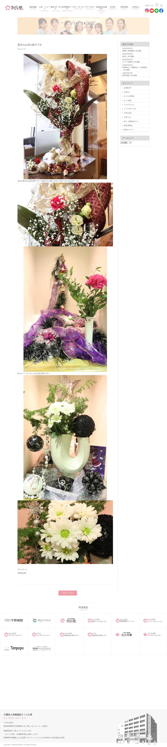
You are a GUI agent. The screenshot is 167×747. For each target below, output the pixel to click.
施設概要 (33, 8)
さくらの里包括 (129, 96)
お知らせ (127, 92)
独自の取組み (128, 125)
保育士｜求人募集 (128, 56)
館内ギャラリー (129, 130)
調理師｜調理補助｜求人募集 (131, 51)
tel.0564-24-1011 (15, 717)
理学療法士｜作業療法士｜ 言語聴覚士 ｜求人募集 (135, 69)
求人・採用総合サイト (131, 121)
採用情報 (124, 8)
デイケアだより (129, 104)
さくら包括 (127, 100)
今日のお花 (21, 573)
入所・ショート (44, 8)
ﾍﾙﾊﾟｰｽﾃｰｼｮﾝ (78, 8)
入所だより (127, 117)
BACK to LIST (67, 593)
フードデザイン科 (130, 109)
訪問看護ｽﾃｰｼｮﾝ (67, 8)
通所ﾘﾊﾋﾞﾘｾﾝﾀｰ (56, 8)
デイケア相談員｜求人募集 (131, 62)
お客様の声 (127, 88)
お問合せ (135, 8)
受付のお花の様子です (29, 44)
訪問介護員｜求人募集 (129, 75)
